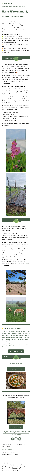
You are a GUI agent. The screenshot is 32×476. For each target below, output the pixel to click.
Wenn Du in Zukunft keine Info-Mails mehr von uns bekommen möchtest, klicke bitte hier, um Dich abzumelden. (16, 433)
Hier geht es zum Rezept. (16, 369)
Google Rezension (16, 333)
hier (27, 264)
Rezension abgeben (16, 351)
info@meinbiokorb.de (8, 450)
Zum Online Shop (16, 427)
